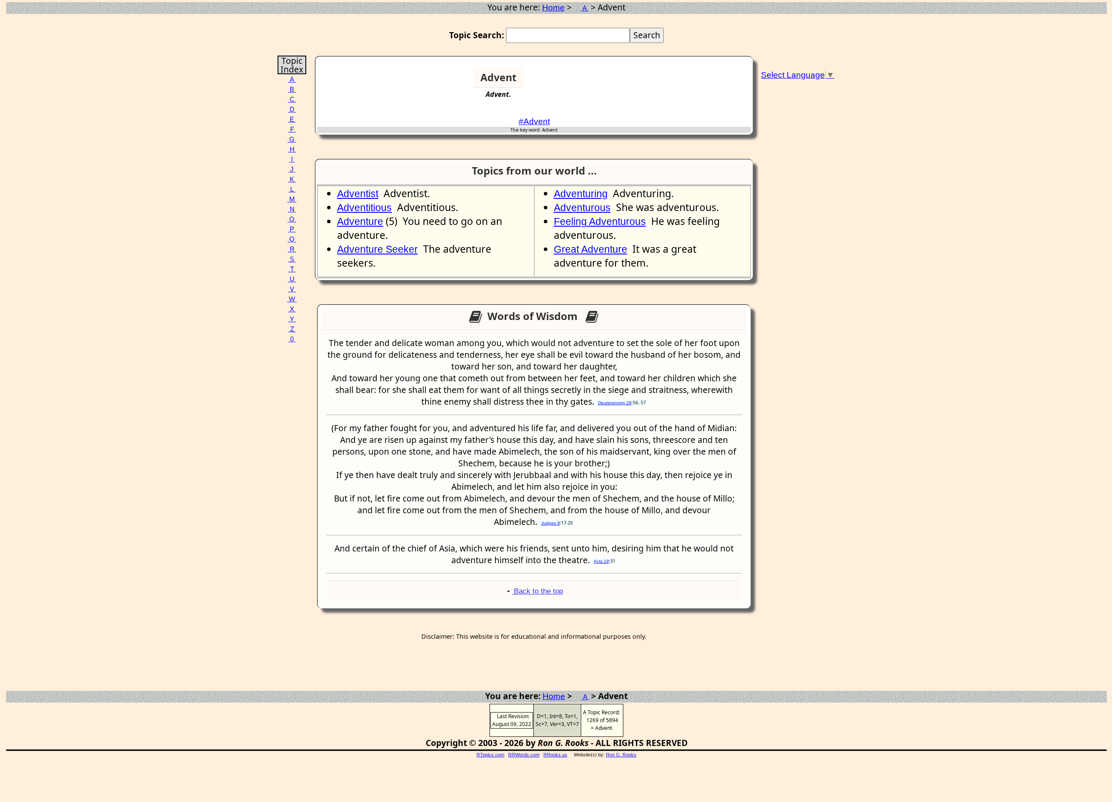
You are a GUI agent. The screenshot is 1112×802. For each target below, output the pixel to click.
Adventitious (364, 207)
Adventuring (581, 193)
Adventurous (582, 207)
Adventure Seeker (377, 249)
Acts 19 (601, 561)
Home (553, 7)
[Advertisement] (718, 81)
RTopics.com (490, 754)
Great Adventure (590, 249)
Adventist (357, 193)
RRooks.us (555, 754)
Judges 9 (550, 523)
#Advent (534, 121)
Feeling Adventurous (600, 221)
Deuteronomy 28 (615, 402)
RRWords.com (523, 754)
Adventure (360, 221)
